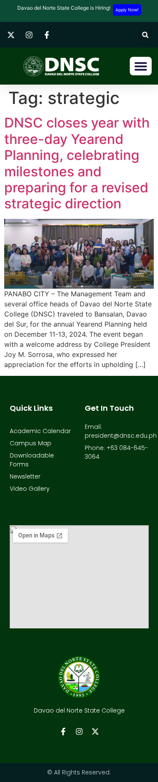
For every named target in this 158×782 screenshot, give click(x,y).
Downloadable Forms (32, 459)
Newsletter (25, 476)
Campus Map (30, 443)
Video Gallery (30, 488)
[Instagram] (79, 731)
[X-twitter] (95, 731)
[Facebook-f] (63, 731)
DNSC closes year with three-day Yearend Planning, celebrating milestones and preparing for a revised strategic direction (77, 163)
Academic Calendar (40, 431)
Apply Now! (127, 9)
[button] (145, 34)
